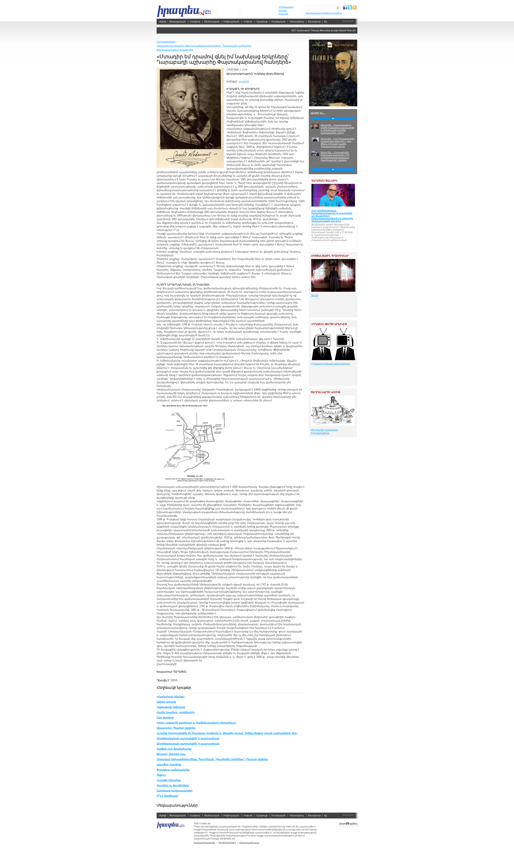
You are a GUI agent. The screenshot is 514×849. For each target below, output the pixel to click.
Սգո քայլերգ (165, 717)
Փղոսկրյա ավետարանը (173, 769)
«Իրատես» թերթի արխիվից (329, 324)
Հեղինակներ (286, 7)
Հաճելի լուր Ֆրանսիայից (174, 748)
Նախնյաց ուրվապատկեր (174, 790)
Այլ (325, 21)
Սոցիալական (231, 21)
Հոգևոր (247, 21)
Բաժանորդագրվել (204, 842)
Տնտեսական (211, 21)
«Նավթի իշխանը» (169, 780)
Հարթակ (195, 21)
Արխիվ (283, 10)
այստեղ (243, 81)
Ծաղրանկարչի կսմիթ (325, 392)
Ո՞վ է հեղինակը (167, 795)
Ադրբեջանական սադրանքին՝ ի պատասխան (188, 738)
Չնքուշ (161, 774)
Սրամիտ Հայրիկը (169, 764)
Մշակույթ (261, 21)
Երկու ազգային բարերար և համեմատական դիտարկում (196, 722)
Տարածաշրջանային (324, 180)
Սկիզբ (184, 11)
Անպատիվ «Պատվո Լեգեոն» (176, 727)
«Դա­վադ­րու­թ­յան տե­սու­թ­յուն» (330, 363)
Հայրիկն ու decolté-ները (173, 785)
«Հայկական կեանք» (171, 696)
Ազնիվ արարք (166, 701)
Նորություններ (166, 41)
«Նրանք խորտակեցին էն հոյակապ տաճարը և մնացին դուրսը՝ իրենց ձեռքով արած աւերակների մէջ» (227, 733)
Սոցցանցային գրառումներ (330, 256)
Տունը (315, 295)
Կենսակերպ (297, 21)
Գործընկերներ (227, 842)
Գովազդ (283, 14)
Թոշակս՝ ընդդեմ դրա (171, 754)
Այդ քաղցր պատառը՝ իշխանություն (324, 431)
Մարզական (278, 21)
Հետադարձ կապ (249, 842)
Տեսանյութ (314, 21)
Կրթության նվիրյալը (171, 707)
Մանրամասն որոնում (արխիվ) (324, 13)
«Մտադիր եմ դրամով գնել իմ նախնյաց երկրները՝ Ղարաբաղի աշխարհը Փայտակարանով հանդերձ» (204, 47)
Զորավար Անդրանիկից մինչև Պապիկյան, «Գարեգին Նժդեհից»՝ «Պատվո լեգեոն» (212, 759)
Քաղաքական (178, 21)
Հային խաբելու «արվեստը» (176, 712)
